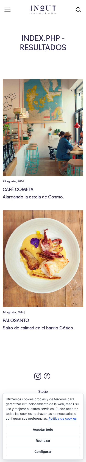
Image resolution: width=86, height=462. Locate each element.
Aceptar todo (43, 429)
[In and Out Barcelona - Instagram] (37, 376)
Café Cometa (18, 189)
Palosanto (16, 320)
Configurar (43, 451)
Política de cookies (63, 418)
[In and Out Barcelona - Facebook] (47, 376)
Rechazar (43, 440)
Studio (43, 391)
